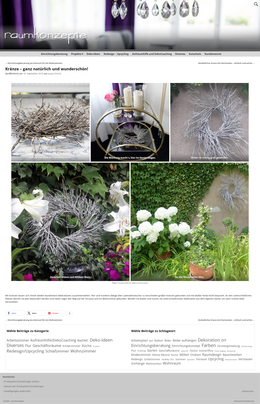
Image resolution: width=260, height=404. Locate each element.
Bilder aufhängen (185, 340)
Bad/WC (82, 340)
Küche (86, 346)
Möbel (184, 355)
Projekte (76, 54)
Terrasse (201, 359)
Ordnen (195, 355)
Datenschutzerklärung (244, 401)
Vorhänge (138, 363)
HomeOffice (206, 350)
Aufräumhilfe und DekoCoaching (152, 54)
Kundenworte (213, 54)
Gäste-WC (184, 351)
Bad (151, 340)
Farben (209, 345)
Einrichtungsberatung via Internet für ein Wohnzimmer (33, 63)
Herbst (194, 350)
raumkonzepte (142, 283)
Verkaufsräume (231, 360)
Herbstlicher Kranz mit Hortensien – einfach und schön (226, 63)
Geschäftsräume (47, 345)
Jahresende (231, 351)
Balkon (158, 340)
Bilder (167, 340)
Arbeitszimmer (18, 340)
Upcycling (216, 359)
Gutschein (195, 54)
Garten (152, 350)
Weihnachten (153, 363)
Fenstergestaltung (228, 346)
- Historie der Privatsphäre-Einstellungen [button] (23, 386)
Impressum (248, 391)
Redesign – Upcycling (116, 54)
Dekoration (209, 340)
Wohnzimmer (83, 351)
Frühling (141, 350)
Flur (28, 345)
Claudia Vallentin (125, 283)
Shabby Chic (168, 359)
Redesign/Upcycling (25, 351)
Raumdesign (211, 354)
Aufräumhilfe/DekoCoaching (53, 340)
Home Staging (220, 351)
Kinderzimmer (71, 346)
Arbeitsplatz (139, 340)
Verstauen (245, 359)
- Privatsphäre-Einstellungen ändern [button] (21, 381)
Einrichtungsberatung (54, 54)
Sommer (180, 359)
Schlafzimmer (57, 351)
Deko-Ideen (93, 54)
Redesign (137, 359)
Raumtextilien (232, 355)
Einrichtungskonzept (186, 346)
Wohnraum (172, 363)
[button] (15, 313)
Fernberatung (246, 346)
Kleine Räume (161, 355)
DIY (223, 340)
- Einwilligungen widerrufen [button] (17, 391)
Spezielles (191, 360)
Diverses (180, 54)
